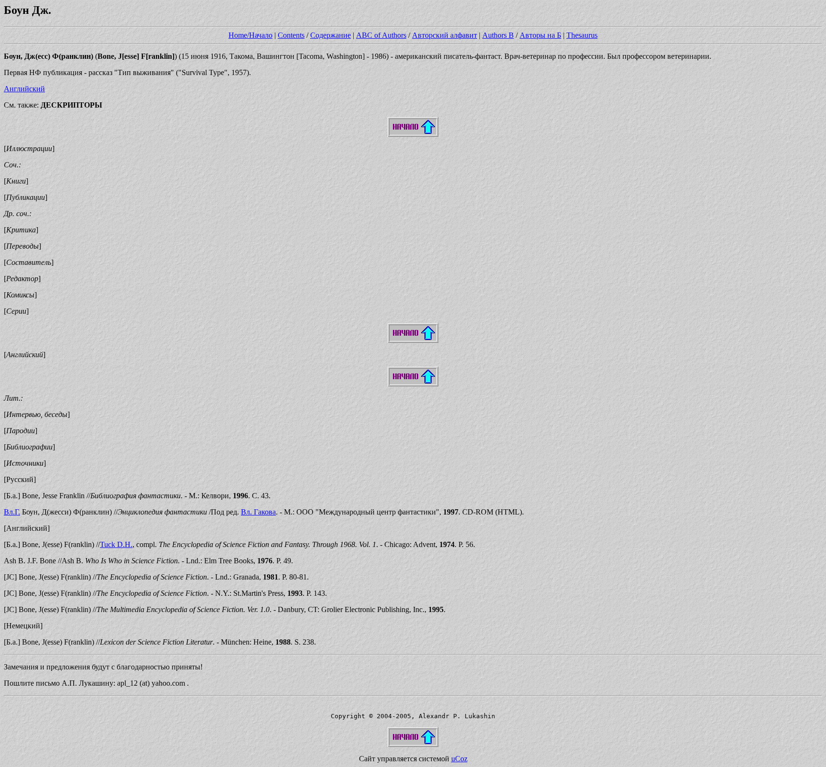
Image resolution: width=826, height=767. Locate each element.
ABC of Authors (381, 35)
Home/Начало (250, 35)
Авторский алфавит (444, 35)
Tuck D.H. (116, 544)
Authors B (498, 35)
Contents (291, 35)
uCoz (459, 759)
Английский (24, 89)
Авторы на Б (540, 35)
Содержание (330, 35)
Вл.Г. (12, 512)
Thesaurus (582, 35)
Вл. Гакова (258, 512)
